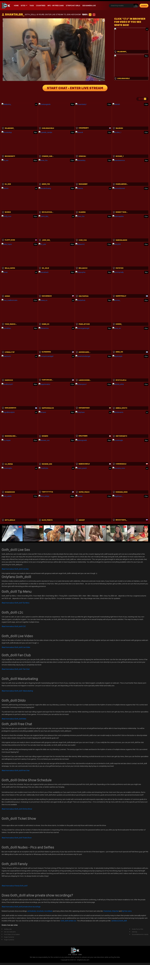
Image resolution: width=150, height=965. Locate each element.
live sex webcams (10, 932)
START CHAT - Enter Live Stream (75, 88)
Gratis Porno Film (137, 929)
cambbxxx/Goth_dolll (119, 921)
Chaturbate (107, 911)
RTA (69, 954)
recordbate (48, 911)
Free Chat (15, 770)
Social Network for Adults (140, 934)
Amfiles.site (8, 929)
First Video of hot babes (12, 934)
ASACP (74, 954)
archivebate (31, 911)
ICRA (80, 954)
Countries (40, 6)
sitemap (134, 932)
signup (144, 6)
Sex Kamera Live (89, 6)
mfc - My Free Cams (56, 6)
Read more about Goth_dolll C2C (14, 626)
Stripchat (115, 911)
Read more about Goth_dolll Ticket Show (16, 838)
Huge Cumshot (9, 937)
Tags (31, 6)
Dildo (14, 719)
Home (16, 6)
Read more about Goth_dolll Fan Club (15, 669)
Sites (23, 6)
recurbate (40, 911)
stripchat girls (73, 6)
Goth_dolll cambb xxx (69, 921)
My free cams (127, 911)
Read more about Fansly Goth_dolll (14, 886)
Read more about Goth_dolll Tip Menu (15, 603)
